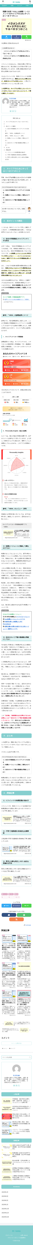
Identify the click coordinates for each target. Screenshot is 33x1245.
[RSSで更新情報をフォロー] (15, 111)
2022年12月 (5, 1208)
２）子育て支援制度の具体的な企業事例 (15, 154)
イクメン (5, 897)
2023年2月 (5, 1200)
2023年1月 (5, 1204)
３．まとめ (7, 147)
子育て (11, 894)
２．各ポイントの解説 (9, 126)
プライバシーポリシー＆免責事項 (16, 1237)
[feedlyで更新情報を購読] (13, 111)
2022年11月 (5, 1212)
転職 (17, 894)
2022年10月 (5, 1217)
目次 (14, 118)
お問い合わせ (24, 1235)
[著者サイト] (11, 111)
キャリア (5, 894)
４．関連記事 (7, 150)
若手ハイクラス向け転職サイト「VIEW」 (17, 299)
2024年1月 (5, 1192)
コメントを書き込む (16, 1043)
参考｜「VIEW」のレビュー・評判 (14, 135)
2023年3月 (5, 1196)
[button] (29, 1057)
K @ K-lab (13, 98)
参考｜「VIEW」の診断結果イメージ (15, 133)
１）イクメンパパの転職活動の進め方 (15, 152)
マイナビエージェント (23, 616)
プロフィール (9, 1235)
